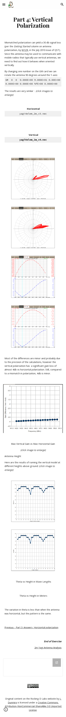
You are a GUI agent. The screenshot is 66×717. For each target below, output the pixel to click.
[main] (33, 22)
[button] (4, 4)
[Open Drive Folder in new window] (57, 662)
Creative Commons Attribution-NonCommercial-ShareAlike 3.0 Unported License (33, 706)
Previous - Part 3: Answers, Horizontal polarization (31, 627)
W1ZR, (25, 50)
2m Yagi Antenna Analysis (48, 647)
